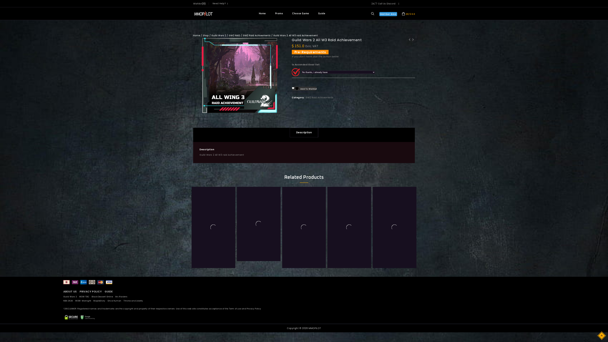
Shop (206, 35)
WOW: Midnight (84, 300)
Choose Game (300, 13)
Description (304, 132)
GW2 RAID (234, 35)
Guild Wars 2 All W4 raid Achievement (413, 42)
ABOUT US (70, 291)
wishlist (197, 3)
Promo (279, 13)
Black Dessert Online (103, 296)
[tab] (304, 132)
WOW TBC (85, 296)
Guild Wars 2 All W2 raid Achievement (409, 42)
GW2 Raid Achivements (257, 35)
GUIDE (109, 291)
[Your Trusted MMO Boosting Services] (203, 13)
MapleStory (100, 300)
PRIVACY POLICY (91, 291)
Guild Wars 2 (218, 35)
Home (262, 13)
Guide (321, 13)
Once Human (116, 300)
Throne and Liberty (134, 300)
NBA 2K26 (69, 300)
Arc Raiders (122, 296)
